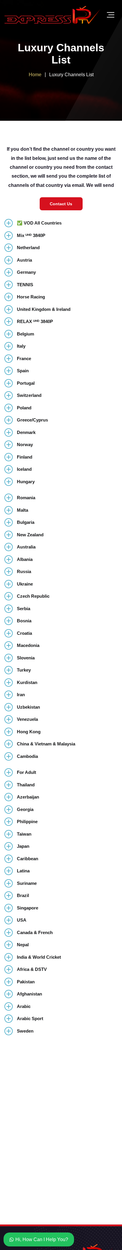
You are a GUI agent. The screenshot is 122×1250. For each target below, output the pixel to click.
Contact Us (61, 203)
